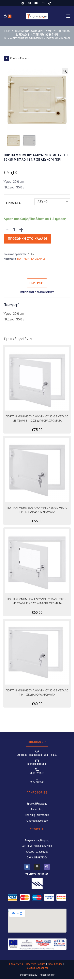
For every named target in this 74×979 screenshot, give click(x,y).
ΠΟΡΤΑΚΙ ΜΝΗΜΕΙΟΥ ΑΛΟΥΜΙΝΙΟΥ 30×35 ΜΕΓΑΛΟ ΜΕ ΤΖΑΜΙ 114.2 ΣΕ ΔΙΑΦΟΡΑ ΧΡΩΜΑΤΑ (37, 418)
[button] (65, 71)
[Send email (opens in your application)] (43, 3)
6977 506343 (37, 782)
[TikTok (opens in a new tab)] (49, 3)
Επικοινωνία (16, 964)
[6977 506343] (37, 778)
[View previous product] (6, 58)
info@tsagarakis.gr (37, 763)
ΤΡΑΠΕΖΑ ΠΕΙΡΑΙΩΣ (37, 874)
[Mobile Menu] (68, 16)
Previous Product (19, 58)
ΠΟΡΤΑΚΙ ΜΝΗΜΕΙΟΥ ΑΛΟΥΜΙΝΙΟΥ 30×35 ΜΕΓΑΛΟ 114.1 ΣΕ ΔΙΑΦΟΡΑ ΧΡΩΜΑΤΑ (37, 692)
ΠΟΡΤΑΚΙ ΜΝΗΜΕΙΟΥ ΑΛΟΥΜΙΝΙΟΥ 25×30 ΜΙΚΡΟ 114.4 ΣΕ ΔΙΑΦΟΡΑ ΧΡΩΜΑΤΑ (37, 509)
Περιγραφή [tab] (37, 283)
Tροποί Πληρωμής (37, 803)
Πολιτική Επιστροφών (37, 815)
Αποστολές (37, 809)
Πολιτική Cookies (35, 964)
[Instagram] (37, 867)
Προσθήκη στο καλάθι (27, 239)
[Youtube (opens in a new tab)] (36, 3)
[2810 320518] (37, 769)
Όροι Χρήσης (55, 964)
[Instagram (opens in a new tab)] (29, 3)
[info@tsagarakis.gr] (37, 760)
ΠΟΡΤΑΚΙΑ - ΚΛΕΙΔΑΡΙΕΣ (31, 258)
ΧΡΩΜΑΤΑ (13, 203)
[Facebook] (27, 867)
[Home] (5, 38)
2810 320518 (37, 773)
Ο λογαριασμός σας (37, 820)
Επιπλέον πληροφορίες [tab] (37, 292)
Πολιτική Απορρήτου (37, 968)
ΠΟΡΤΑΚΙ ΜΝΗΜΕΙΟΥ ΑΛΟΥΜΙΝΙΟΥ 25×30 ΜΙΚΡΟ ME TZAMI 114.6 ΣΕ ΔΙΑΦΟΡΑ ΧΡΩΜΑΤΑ (37, 601)
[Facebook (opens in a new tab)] (24, 3)
